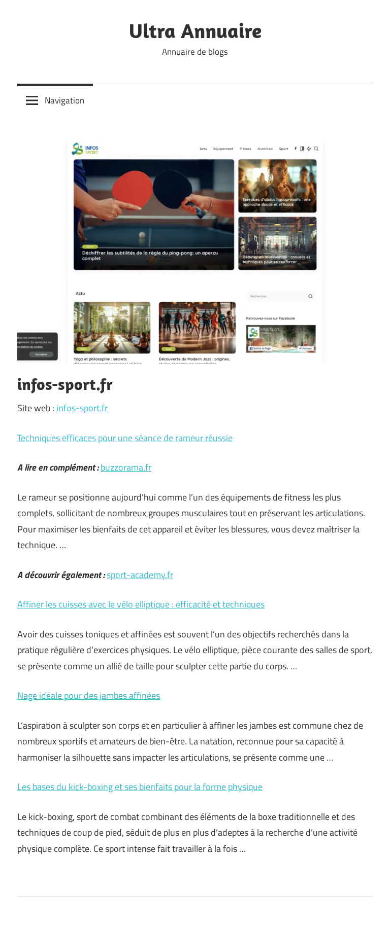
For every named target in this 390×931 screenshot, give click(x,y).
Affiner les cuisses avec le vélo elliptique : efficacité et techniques (141, 604)
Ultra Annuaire (195, 30)
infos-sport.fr (82, 408)
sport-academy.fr (140, 575)
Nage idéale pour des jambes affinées (88, 695)
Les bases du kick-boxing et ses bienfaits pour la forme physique (140, 787)
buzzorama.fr (126, 467)
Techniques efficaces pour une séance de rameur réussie (125, 438)
